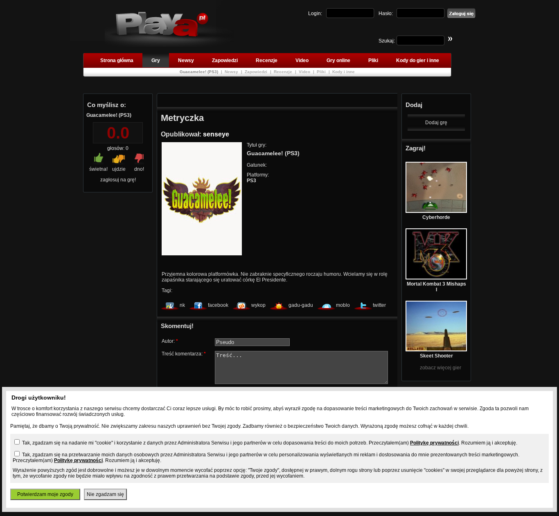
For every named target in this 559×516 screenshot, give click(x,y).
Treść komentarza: (184, 354)
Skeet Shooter (436, 356)
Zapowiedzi (225, 60)
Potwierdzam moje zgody (45, 494)
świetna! (98, 169)
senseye (216, 134)
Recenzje (266, 60)
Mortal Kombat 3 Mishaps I (436, 287)
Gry (155, 60)
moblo (343, 305)
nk (182, 305)
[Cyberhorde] (436, 211)
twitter (379, 305)
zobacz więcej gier (440, 367)
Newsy (186, 60)
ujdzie (119, 169)
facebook (218, 305)
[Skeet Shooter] (436, 350)
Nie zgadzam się (105, 494)
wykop (258, 305)
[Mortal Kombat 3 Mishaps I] (436, 278)
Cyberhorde (436, 217)
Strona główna (116, 60)
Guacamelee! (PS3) (199, 71)
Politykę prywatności (434, 443)
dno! (139, 169)
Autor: (170, 341)
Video (302, 60)
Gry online (338, 60)
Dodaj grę (436, 122)
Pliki (373, 60)
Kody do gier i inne (417, 60)
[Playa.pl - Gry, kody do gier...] (169, 45)
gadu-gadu (301, 305)
